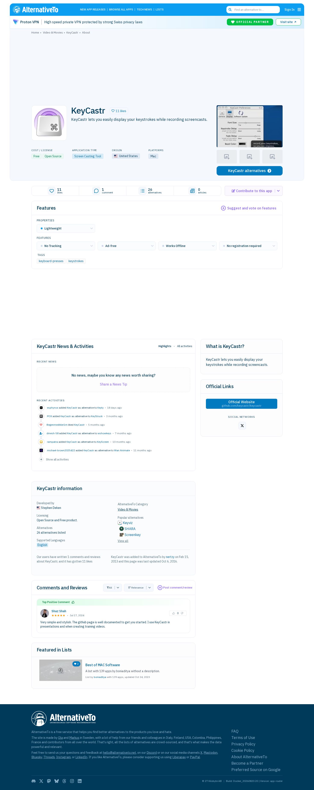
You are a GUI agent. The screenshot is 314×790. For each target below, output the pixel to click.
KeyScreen (103, 441)
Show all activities (57, 459)
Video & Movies (128, 509)
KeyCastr (72, 407)
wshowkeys (104, 433)
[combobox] (253, 9)
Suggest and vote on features (251, 208)
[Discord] (33, 781)
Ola (60, 738)
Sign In (290, 9)
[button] (119, 110)
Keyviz (128, 523)
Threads (49, 757)
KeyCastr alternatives (247, 170)
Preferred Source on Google (255, 769)
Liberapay (179, 757)
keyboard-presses (51, 261)
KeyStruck (97, 416)
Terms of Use (243, 737)
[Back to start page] (41, 9)
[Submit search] (230, 9)
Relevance (137, 587)
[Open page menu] (299, 10)
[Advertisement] (157, 68)
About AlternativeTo (249, 756)
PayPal (195, 757)
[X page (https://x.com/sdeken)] (242, 425)
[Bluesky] (56, 781)
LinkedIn (81, 757)
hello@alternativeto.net (119, 753)
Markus (74, 738)
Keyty (100, 407)
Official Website (241, 403)
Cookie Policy (242, 750)
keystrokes (76, 261)
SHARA (130, 529)
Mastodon (210, 753)
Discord (152, 753)
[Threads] (64, 781)
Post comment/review (177, 587)
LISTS (160, 9)
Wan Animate (122, 450)
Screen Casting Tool (87, 156)
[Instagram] (72, 781)
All (110, 587)
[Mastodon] (49, 781)
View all (123, 541)
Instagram (63, 757)
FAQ (235, 731)
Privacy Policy (243, 744)
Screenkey (133, 535)
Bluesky (36, 757)
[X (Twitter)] (41, 781)
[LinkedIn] (80, 781)
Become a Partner (247, 763)
